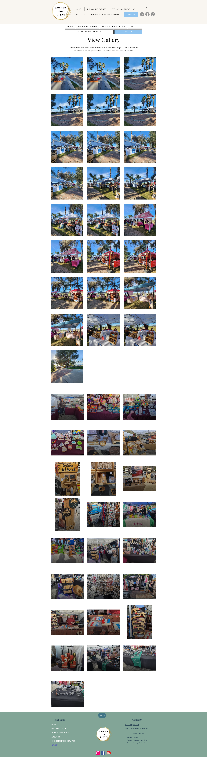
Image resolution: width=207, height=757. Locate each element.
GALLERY (55, 745)
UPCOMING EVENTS (59, 728)
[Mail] (109, 752)
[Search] (147, 7)
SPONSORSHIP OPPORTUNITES (63, 741)
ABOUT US (56, 737)
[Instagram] (142, 14)
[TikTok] (153, 14)
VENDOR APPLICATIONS (61, 733)
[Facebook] (147, 14)
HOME (54, 724)
